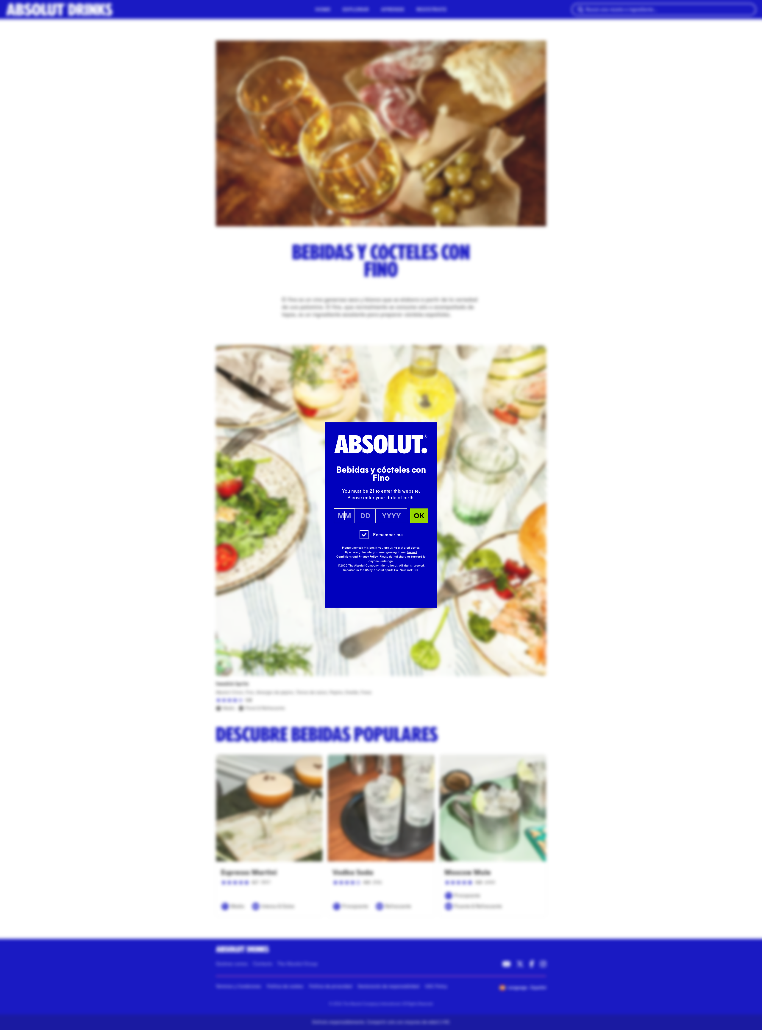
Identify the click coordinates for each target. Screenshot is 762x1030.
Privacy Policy (368, 556)
